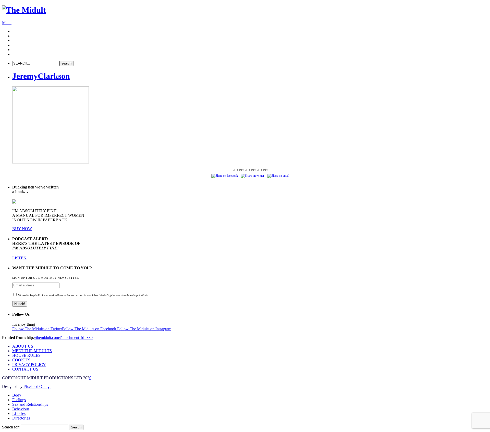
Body (16, 31)
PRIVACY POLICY (29, 364)
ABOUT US (22, 346)
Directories (21, 54)
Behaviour (20, 45)
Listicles (19, 49)
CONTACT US (25, 369)
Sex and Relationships (30, 404)
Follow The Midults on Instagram (144, 329)
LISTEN (19, 258)
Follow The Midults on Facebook (89, 329)
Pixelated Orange (37, 386)
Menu (6, 22)
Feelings (19, 36)
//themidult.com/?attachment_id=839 (63, 337)
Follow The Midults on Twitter (37, 329)
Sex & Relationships (28, 40)
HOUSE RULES (26, 355)
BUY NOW (22, 228)
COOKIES (21, 360)
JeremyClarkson (41, 76)
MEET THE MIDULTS (32, 351)
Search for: (11, 427)
